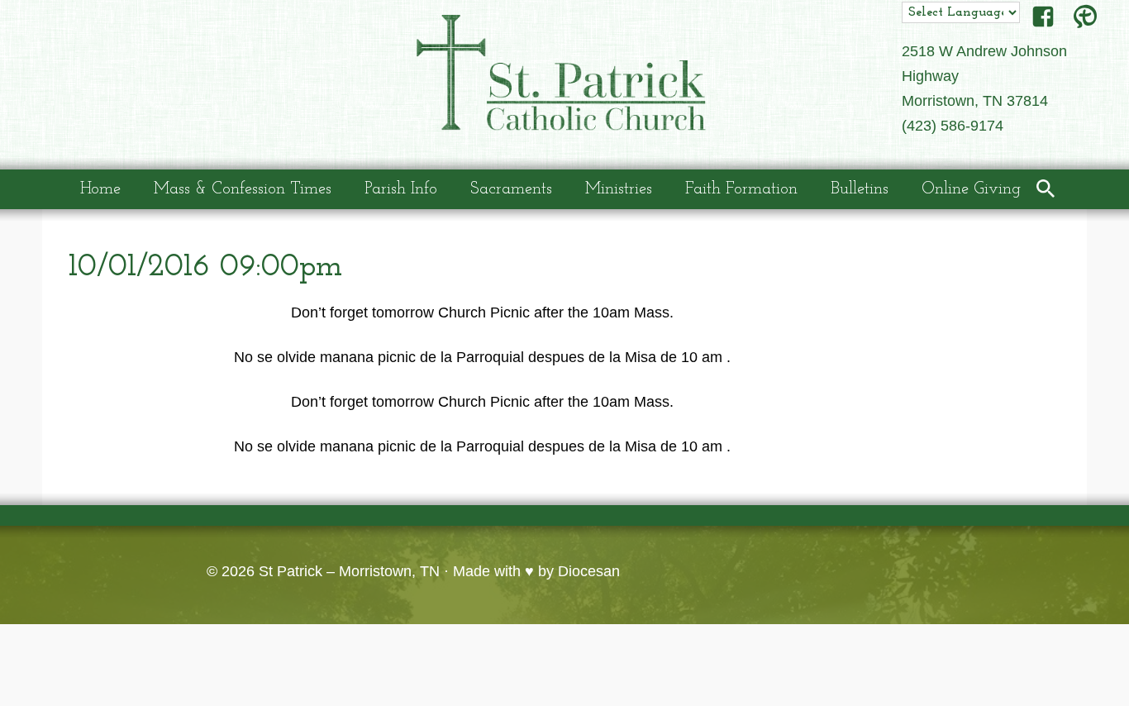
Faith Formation (741, 189)
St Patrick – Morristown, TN (349, 571)
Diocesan (589, 571)
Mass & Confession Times (242, 189)
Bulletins (859, 189)
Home (100, 189)
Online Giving (971, 189)
